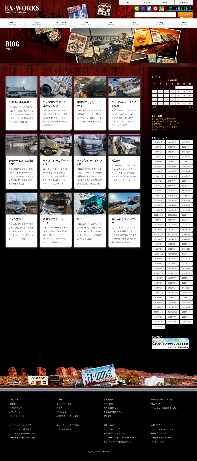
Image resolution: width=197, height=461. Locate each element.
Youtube (155, 8)
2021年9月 (186, 234)
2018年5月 (159, 302)
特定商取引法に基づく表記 (67, 416)
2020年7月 (172, 259)
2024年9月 (186, 176)
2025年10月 (172, 157)
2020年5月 (159, 264)
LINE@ (137, 8)
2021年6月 (186, 239)
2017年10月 (172, 312)
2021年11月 (158, 234)
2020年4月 (172, 264)
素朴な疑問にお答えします (115, 433)
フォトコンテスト (158, 442)
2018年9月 (186, 293)
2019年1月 (172, 288)
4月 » (191, 107)
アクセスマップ (15, 408)
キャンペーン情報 (63, 404)
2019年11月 (158, 273)
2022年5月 (159, 225)
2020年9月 (186, 254)
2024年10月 (172, 176)
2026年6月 (186, 142)
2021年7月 (172, 239)
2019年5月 (159, 283)
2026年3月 (186, 147)
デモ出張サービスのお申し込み (164, 408)
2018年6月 (186, 298)
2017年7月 (172, 317)
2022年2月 (159, 230)
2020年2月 (159, 268)
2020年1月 (172, 268)
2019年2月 (159, 288)
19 (160, 99)
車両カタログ (109, 425)
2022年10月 (172, 215)
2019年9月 (186, 273)
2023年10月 (172, 195)
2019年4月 (172, 283)
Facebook (143, 8)
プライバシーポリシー (18, 416)
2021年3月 (186, 244)
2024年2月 (159, 191)
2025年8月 (159, 161)
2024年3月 (186, 186)
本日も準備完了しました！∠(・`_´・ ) (167, 121)
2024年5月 (159, 186)
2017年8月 (159, 317)
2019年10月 (172, 273)
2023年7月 (172, 200)
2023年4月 (172, 205)
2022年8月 (159, 220)
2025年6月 (186, 161)
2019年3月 (186, 283)
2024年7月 (172, 181)
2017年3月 (186, 322)
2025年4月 (172, 166)
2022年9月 (186, 215)
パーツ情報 (108, 404)
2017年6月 (186, 317)
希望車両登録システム (113, 412)
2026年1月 (172, 152)
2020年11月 (158, 254)
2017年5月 (159, 322)
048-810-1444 (183, 8)
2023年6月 (186, 200)
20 (166, 99)
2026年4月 (172, 147)
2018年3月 (186, 302)
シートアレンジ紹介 (112, 429)
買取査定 (107, 416)
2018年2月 (159, 307)
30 (184, 103)
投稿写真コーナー (158, 433)
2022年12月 (186, 210)
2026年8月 (159, 142)
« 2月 (154, 107)
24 (190, 99)
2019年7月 (172, 278)
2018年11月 (158, 293)
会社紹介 (13, 404)
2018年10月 (172, 293)
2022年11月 (158, 215)
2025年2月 (159, 171)
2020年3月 (186, 264)
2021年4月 (172, 244)
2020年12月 (186, 249)
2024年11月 (158, 176)
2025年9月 (186, 157)
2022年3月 (186, 225)
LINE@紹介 (61, 412)
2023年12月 (186, 191)
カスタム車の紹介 (63, 429)
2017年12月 (186, 307)
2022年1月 (172, 230)
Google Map (161, 8)
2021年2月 (159, 249)
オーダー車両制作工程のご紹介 (22, 438)
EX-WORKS (32, 9)
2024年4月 (172, 186)
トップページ (14, 400)
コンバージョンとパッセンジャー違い (119, 438)
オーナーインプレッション (162, 429)
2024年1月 (172, 191)
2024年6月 (186, 181)
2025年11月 (158, 157)
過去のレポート (157, 404)
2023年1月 (172, 210)
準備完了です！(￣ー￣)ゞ (162, 129)
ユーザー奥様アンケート (161, 438)
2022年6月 (186, 220)
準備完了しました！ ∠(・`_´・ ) (165, 124)
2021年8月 (159, 239)
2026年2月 (159, 152)
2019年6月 (186, 278)
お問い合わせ (14, 412)
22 (178, 99)
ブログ (59, 408)
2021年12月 (186, 230)
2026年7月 (172, 142)
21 (172, 99)
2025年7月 (172, 161)
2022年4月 (172, 225)
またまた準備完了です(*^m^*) (164, 119)
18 (155, 99)
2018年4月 (172, 302)
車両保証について (111, 408)
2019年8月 (159, 278)
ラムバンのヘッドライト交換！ (164, 127)
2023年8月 (159, 200)
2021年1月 (172, 249)
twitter (149, 8)
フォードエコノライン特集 (67, 425)
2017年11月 (158, 312)
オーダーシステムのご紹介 (20, 425)
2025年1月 (172, 171)
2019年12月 (186, 268)
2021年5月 (159, 244)
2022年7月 (172, 220)
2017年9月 (186, 312)
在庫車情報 (108, 400)
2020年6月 (186, 259)
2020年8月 (159, 259)
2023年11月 (158, 195)
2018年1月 (172, 307)
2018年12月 (186, 288)
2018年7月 (172, 298)
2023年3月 (186, 205)
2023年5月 (159, 205)
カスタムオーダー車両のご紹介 (22, 433)
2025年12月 (186, 152)
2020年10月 (172, 254)
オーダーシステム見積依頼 (20, 429)
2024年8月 (159, 181)
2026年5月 (159, 147)
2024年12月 (186, 171)
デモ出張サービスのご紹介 (162, 400)
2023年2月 (159, 210)
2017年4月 (172, 322)
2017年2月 (159, 327)
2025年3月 (186, 166)
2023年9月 (186, 195)
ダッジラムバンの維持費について (118, 442)
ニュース (60, 400)
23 (184, 99)
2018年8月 (159, 298)
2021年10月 (172, 234)
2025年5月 (159, 166)
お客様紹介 (155, 425)
